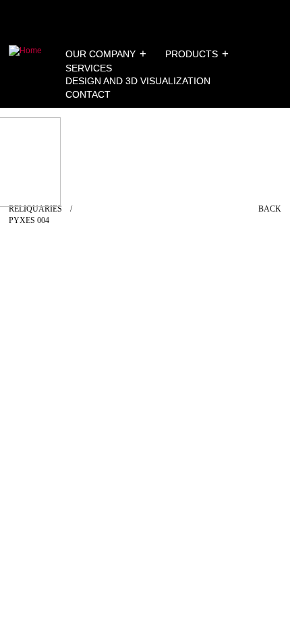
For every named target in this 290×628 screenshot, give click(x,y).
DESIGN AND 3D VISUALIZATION (137, 80)
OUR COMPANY (100, 54)
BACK (269, 209)
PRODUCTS (191, 54)
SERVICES (88, 68)
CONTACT (88, 94)
